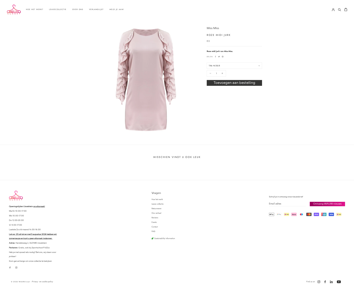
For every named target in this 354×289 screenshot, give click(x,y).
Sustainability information (164, 238)
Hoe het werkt (34, 9)
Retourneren (34, 23)
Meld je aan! (117, 9)
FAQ (153, 231)
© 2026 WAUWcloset (21, 282)
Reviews (79, 28)
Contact (79, 32)
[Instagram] (16, 267)
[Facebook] (215, 56)
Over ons (77, 9)
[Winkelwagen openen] (345, 9)
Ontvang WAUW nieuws (327, 203)
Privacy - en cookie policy (42, 281)
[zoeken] (339, 9)
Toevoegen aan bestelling (234, 82)
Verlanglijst (96, 9)
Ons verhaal (81, 23)
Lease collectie (157, 203)
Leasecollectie (58, 9)
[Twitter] (219, 56)
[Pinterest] (222, 56)
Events (154, 222)
